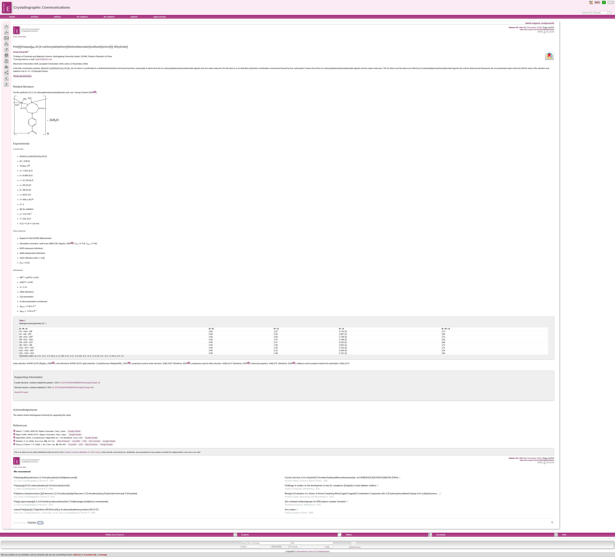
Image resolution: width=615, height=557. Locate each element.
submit (134, 17)
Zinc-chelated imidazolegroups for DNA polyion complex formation (315, 501)
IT (604, 2)
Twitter (349, 535)
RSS (564, 535)
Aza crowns (290, 509)
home (12, 17)
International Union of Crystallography (312, 551)
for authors (82, 17)
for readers (109, 17)
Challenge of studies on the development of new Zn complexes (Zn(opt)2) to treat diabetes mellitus (330, 485)
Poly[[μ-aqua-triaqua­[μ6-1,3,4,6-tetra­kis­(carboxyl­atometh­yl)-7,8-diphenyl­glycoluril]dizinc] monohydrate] (61, 501)
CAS (84, 441)
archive (35, 17)
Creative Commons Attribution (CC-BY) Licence (82, 452)
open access (159, 17)
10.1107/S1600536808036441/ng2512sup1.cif (79, 383)
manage (103, 555)
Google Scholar (74, 431)
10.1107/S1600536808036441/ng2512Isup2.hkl (73, 387)
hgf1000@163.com (43, 59)
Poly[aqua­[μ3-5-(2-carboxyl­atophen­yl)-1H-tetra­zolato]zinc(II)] (42, 485)
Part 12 (523, 27)
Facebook (440, 535)
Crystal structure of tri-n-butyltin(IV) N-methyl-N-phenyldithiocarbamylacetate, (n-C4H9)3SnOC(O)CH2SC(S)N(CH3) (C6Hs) (341, 477)
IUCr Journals (94, 441)
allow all (77, 555)
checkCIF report (21, 392)
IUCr (597, 2)
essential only (90, 555)
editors (58, 17)
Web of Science (63, 441)
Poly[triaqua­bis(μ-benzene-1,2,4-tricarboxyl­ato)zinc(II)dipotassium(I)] (45, 477)
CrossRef (76, 441)
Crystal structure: (21, 383)
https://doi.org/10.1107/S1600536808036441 (537, 29)
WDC (610, 2)
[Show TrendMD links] (552, 522)
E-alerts (245, 535)
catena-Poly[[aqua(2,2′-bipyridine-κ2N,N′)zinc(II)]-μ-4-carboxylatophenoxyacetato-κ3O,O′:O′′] (56, 509)
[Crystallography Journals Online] (591, 2)
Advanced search (355, 547)
